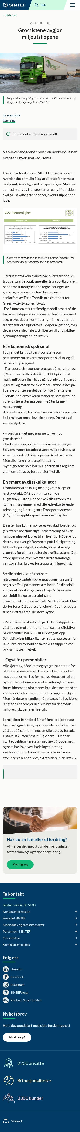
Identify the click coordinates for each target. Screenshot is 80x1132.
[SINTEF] (14, 5)
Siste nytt (11, 15)
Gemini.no (9, 120)
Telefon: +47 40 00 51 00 (19, 905)
